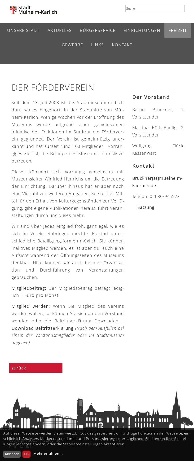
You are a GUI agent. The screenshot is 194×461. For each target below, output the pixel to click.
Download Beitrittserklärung (43, 328)
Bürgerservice (97, 30)
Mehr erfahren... (48, 453)
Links (97, 45)
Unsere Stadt (23, 30)
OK (26, 454)
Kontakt (122, 45)
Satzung (145, 207)
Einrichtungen (141, 30)
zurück (19, 368)
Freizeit (177, 30)
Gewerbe (72, 45)
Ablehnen (12, 454)
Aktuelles (60, 30)
